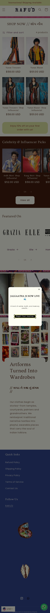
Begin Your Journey (25, 316)
